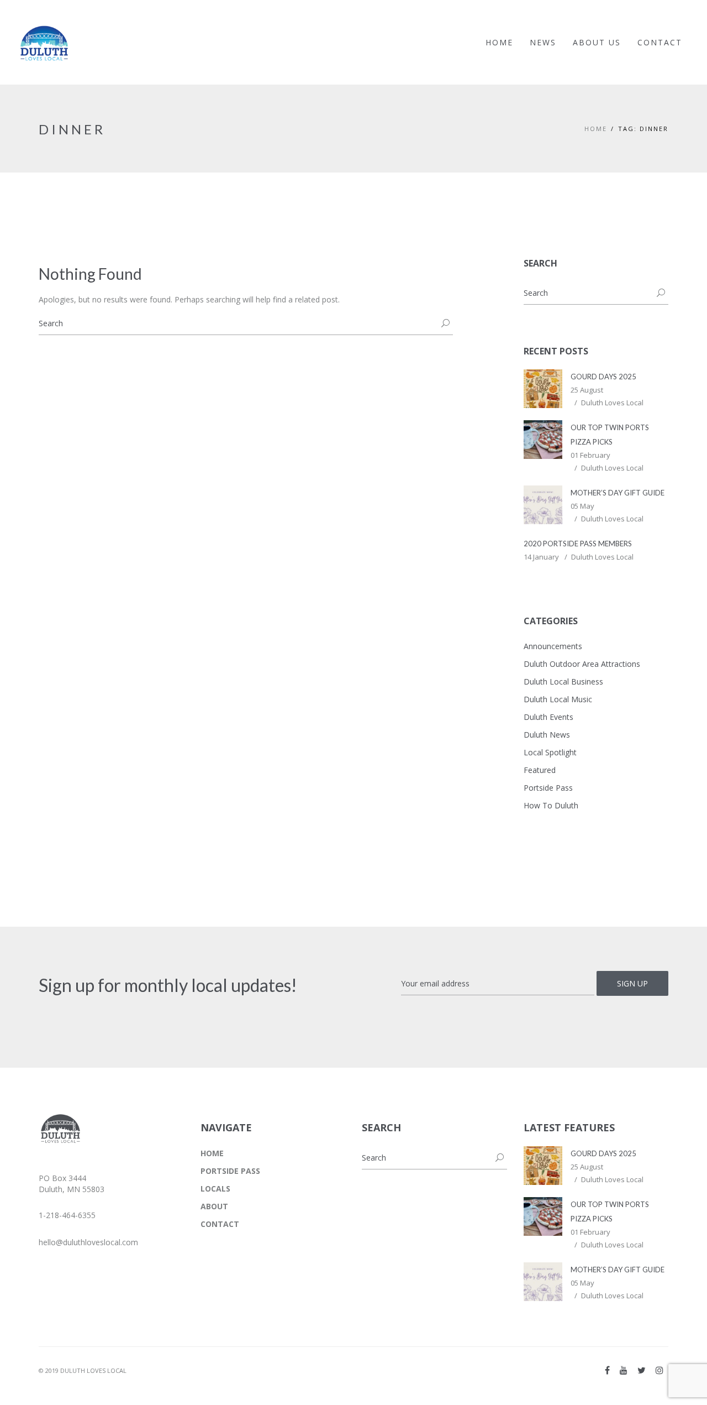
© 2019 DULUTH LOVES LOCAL (82, 1370)
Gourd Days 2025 (603, 376)
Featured (540, 770)
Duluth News (547, 734)
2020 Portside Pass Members (578, 543)
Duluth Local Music (558, 699)
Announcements (553, 646)
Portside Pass (548, 787)
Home (595, 128)
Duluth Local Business (563, 681)
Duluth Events (548, 717)
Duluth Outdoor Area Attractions (582, 664)
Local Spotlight (550, 752)
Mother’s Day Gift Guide (617, 492)
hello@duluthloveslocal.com (88, 1242)
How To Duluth (551, 805)
